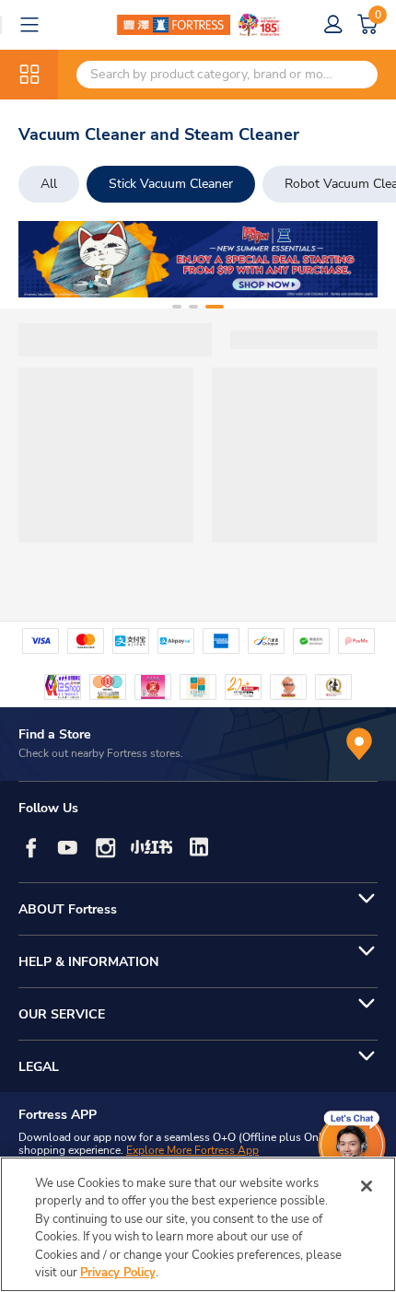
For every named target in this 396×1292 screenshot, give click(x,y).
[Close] (366, 1186)
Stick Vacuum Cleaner (171, 183)
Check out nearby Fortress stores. (100, 753)
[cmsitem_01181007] (198, 259)
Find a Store (54, 734)
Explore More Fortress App (192, 1150)
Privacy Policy (118, 1272)
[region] (198, 1224)
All (49, 183)
